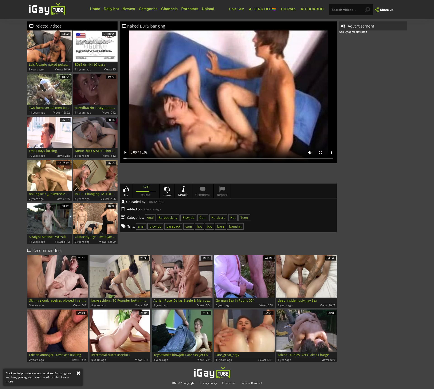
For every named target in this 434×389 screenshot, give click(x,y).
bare (220, 226)
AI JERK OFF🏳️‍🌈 (262, 9)
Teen (244, 217)
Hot (233, 217)
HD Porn (288, 9)
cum (188, 226)
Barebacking (168, 217)
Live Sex (236, 9)
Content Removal (251, 383)
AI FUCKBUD (312, 9)
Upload (208, 9)
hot (199, 226)
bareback (173, 226)
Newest (129, 9)
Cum (202, 217)
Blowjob (188, 217)
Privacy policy (208, 383)
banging (235, 226)
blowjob (155, 226)
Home (95, 9)
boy (209, 226)
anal (141, 226)
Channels (169, 9)
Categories (148, 9)
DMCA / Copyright (183, 383)
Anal (150, 217)
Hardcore (218, 217)
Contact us (228, 383)
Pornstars (189, 9)
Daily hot (111, 9)
